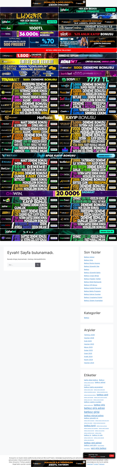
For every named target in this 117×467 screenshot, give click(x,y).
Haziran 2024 (89, 363)
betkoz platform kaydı (89, 433)
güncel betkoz (101, 445)
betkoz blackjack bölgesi (90, 395)
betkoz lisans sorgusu (102, 426)
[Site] (29, 86)
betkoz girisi (91, 411)
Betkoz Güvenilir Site (91, 266)
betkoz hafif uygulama (89, 420)
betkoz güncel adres (94, 415)
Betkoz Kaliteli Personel (92, 288)
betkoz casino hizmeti (98, 399)
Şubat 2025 (88, 350)
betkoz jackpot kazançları (99, 423)
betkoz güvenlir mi (91, 418)
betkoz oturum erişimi (89, 430)
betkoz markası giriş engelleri (91, 428)
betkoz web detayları (89, 440)
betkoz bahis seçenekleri (93, 387)
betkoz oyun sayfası (99, 430)
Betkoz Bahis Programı (92, 291)
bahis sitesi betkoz (91, 380)
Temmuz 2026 (89, 335)
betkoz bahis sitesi (88, 389)
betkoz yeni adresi (93, 442)
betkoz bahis (87, 385)
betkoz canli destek (88, 397)
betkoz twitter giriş (88, 437)
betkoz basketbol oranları (90, 392)
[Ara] (37, 265)
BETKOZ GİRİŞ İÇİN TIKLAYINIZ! (58, 50)
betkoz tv (87, 435)
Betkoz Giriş (88, 260)
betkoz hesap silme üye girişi (102, 420)
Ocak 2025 (88, 353)
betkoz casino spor (88, 405)
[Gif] (58, 117)
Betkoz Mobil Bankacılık (92, 282)
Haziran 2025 (89, 344)
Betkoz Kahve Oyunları (92, 294)
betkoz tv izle (97, 435)
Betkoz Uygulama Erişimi (93, 297)
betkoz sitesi (98, 433)
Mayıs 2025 (88, 347)
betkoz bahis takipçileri (99, 389)
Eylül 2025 (88, 341)
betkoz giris (99, 405)
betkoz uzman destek (99, 437)
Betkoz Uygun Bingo (91, 276)
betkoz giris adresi (94, 408)
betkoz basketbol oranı (102, 392)
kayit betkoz (87, 448)
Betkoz (86, 269)
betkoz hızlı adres (88, 423)
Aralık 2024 (88, 356)
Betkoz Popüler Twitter (92, 279)
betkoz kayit (90, 425)
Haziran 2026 (89, 338)
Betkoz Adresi (89, 257)
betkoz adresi (100, 382)
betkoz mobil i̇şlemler (104, 428)
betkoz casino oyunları (92, 402)
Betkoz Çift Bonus (90, 285)
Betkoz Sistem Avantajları (93, 300)
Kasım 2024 (88, 360)
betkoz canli (102, 394)
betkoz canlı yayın (88, 399)
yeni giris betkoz (98, 448)
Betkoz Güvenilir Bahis (92, 273)
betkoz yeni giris (90, 445)
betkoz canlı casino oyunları (100, 397)
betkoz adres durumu (89, 382)
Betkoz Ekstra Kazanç (92, 263)
